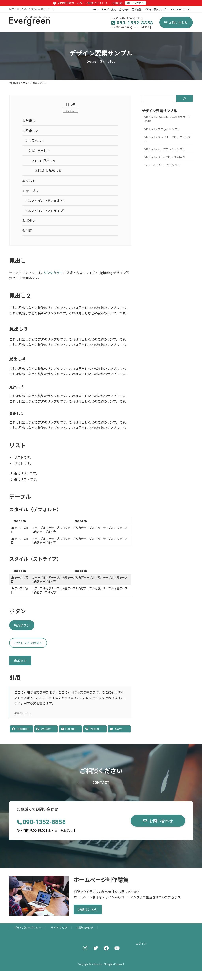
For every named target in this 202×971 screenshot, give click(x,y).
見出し (28, 120)
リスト (28, 180)
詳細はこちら (87, 909)
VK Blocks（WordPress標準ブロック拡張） (167, 119)
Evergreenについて (181, 9)
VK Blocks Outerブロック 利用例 (164, 157)
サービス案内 (109, 9)
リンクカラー (53, 272)
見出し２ (30, 130)
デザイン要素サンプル (156, 9)
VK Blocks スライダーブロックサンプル (167, 139)
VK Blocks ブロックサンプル (162, 129)
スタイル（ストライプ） (46, 210)
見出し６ (48, 170)
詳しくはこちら (135, 3)
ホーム (95, 9)
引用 (27, 230)
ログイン (141, 944)
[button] (158, 821)
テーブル (30, 190)
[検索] (184, 98)
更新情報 (136, 9)
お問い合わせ (178, 22)
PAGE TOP (194, 938)
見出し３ (35, 140)
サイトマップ (59, 928)
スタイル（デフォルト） (46, 200)
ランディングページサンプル (162, 165)
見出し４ (39, 150)
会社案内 (124, 9)
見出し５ (44, 160)
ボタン (28, 220)
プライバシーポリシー (27, 928)
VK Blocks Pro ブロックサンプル (164, 149)
